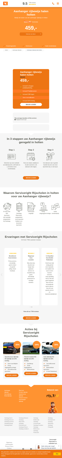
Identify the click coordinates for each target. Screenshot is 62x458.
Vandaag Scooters (38, 425)
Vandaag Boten (8, 425)
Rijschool (21, 390)
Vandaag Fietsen (23, 427)
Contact (9, 448)
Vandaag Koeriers (9, 421)
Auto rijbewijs (7, 394)
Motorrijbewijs (8, 396)
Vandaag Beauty (8, 423)
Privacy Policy (9, 446)
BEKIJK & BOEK (31, 104)
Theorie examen (23, 397)
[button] (1, 275)
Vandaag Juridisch (24, 429)
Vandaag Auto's (8, 418)
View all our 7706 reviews (31, 311)
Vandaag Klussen (9, 419)
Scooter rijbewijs (23, 392)
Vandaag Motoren (23, 418)
